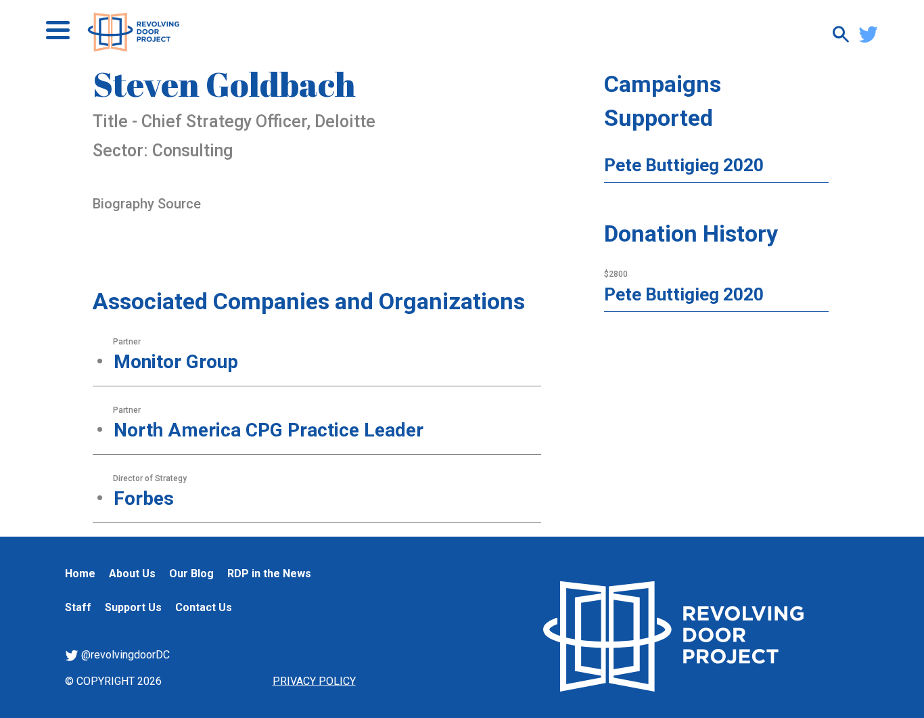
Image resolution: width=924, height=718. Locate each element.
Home (80, 573)
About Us (132, 573)
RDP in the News (269, 573)
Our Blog (191, 573)
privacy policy (314, 681)
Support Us (133, 607)
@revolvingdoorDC (124, 654)
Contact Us (203, 607)
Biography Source (147, 204)
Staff (78, 607)
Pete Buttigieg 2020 (684, 165)
